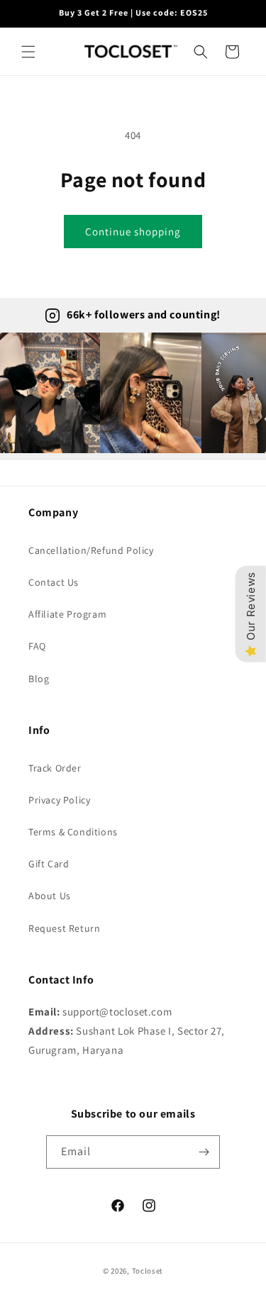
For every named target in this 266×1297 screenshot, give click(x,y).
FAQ (37, 646)
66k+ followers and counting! (144, 314)
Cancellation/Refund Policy (91, 550)
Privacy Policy (59, 800)
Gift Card (48, 863)
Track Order (55, 768)
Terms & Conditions (73, 831)
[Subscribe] (203, 1152)
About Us (49, 895)
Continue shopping (133, 231)
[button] (28, 51)
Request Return (64, 928)
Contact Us (53, 582)
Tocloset (148, 1271)
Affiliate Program (67, 614)
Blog (38, 678)
